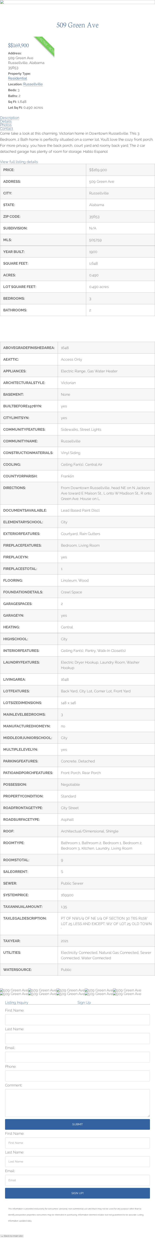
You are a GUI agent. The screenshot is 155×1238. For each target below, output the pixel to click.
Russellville (33, 84)
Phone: (10, 1066)
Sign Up (84, 1003)
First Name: (14, 1010)
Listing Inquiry (16, 1003)
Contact (6, 128)
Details (6, 121)
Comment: (13, 1085)
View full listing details (19, 162)
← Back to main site (12, 1236)
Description (9, 118)
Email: (10, 1048)
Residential (17, 78)
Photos (6, 125)
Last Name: (14, 1029)
